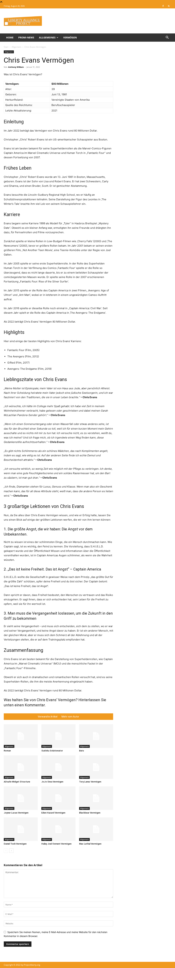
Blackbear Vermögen (89, 812)
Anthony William (16, 67)
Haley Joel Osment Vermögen (56, 843)
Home (10, 37)
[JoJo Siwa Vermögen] (58, 767)
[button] (167, 37)
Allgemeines (47, 37)
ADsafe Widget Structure (17, 781)
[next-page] (11, 850)
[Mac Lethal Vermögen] (96, 829)
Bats (81, 750)
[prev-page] (6, 850)
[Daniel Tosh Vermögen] (21, 829)
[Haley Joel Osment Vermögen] (58, 829)
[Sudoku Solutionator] (58, 736)
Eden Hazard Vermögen (53, 812)
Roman (7, 750)
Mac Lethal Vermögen (90, 843)
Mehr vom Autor (70, 716)
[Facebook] (163, 6)
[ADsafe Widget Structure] (21, 767)
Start (6, 46)
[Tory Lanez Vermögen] (96, 767)
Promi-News (26, 37)
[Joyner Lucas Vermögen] (21, 798)
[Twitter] (168, 6)
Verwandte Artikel (47, 716)
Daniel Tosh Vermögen (15, 843)
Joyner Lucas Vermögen (16, 812)
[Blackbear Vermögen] (96, 798)
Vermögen (70, 37)
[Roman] (21, 736)
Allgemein (16, 46)
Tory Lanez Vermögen (90, 781)
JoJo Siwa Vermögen (52, 781)
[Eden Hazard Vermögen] (58, 798)
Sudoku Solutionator (52, 750)
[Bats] (96, 736)
